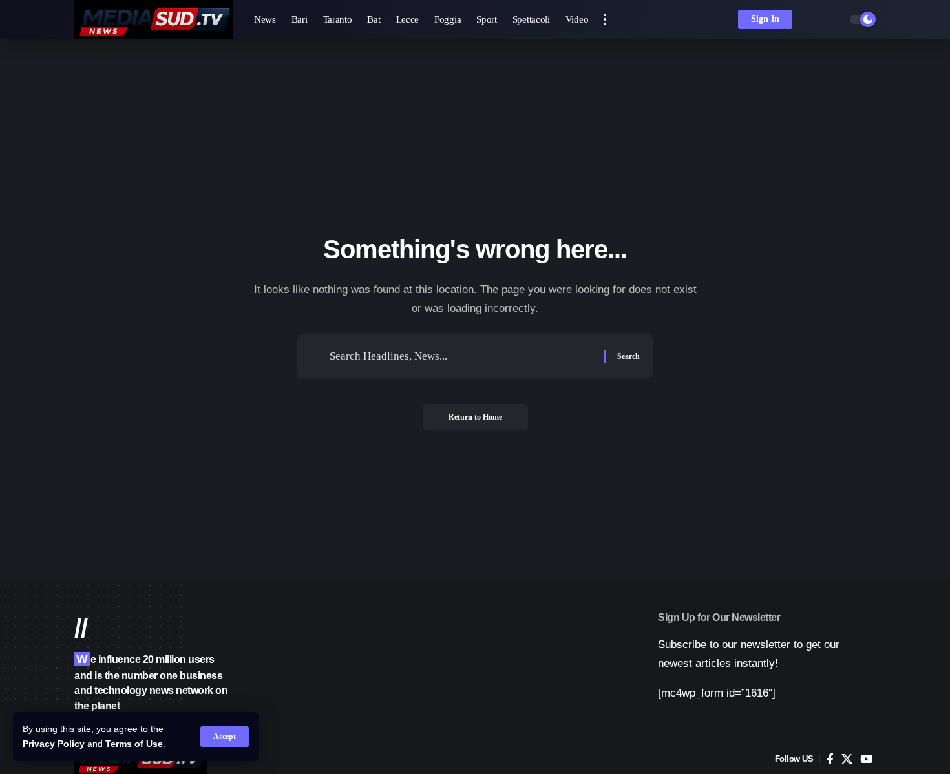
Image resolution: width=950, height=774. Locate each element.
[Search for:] (462, 356)
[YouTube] (866, 759)
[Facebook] (830, 759)
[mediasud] (153, 19)
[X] (847, 759)
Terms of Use (134, 744)
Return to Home (475, 417)
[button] (224, 736)
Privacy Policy (54, 744)
